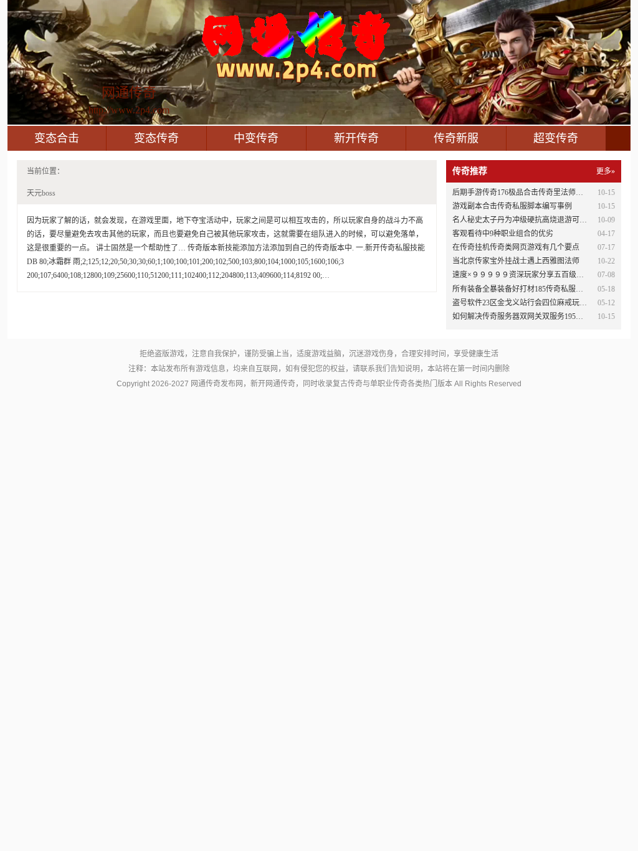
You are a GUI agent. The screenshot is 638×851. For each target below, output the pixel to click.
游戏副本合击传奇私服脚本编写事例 (512, 206)
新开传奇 (356, 138)
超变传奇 (555, 138)
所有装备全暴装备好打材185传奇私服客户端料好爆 (536, 289)
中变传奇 (256, 138)
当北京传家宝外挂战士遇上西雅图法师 (515, 261)
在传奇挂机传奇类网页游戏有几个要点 (515, 247)
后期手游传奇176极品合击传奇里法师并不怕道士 (532, 192)
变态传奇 (156, 138)
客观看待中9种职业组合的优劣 (502, 233)
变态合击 (56, 138)
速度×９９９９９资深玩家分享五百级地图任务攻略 (536, 274)
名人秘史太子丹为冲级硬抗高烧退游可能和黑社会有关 (542, 220)
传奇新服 (456, 138)
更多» (605, 171)
